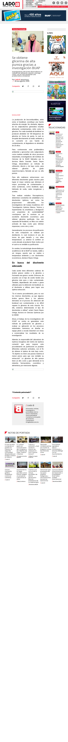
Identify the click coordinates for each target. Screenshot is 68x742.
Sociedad (42, 0)
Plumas (39, 4)
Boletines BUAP (16, 115)
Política (39, 2)
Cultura (29, 3)
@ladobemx (25, 80)
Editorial (29, 4)
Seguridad (29, 2)
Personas (31, 1)
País (36, 3)
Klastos (55, 104)
